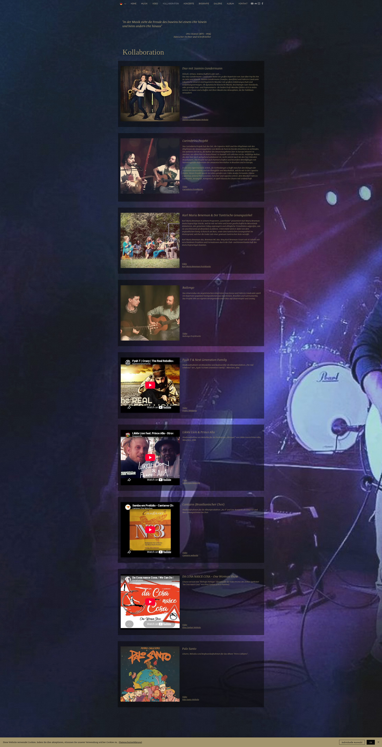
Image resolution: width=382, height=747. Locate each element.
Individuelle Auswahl (352, 742)
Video (184, 552)
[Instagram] (259, 3)
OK (370, 742)
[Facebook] (262, 3)
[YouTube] (252, 3)
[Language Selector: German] (123, 4)
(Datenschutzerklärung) (130, 742)
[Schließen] (378, 742)
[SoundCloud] (255, 3)
